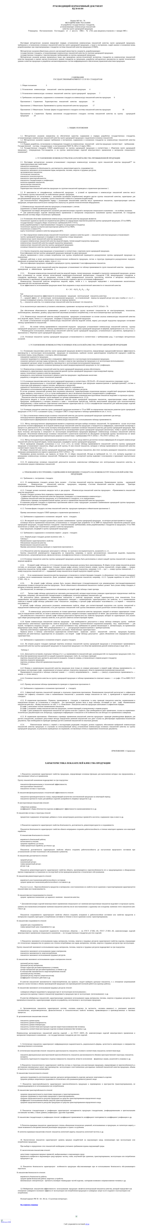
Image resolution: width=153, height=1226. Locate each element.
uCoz (87, 1224)
